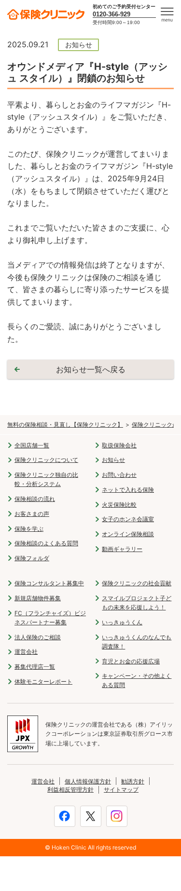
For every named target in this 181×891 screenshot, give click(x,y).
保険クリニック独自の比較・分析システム (46, 479)
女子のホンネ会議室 (128, 519)
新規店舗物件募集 (37, 598)
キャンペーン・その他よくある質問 (136, 680)
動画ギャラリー (122, 549)
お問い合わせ (119, 474)
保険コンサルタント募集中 (49, 583)
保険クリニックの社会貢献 (136, 583)
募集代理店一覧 (34, 666)
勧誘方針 (132, 781)
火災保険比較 (119, 504)
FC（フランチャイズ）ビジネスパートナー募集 (50, 617)
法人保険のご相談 (37, 637)
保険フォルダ (31, 558)
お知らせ (113, 459)
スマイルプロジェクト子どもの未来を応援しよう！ (136, 602)
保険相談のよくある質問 (46, 543)
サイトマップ (121, 789)
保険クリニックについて (46, 459)
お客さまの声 (31, 513)
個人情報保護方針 (88, 781)
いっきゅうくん (122, 622)
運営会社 (26, 651)
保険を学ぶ (28, 528)
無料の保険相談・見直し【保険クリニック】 (65, 424)
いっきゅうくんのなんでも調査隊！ (136, 642)
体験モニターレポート (43, 681)
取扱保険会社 (119, 445)
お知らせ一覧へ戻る (90, 369)
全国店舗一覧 (31, 445)
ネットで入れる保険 (128, 489)
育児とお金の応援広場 (131, 661)
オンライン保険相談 (128, 534)
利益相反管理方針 (70, 789)
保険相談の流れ (34, 498)
